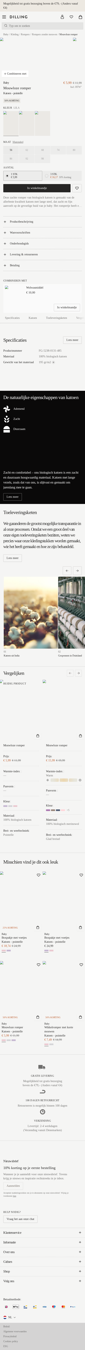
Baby (5, 34)
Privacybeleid (10, 1336)
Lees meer (72, 340)
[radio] (7, 175)
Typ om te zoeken (19, 25)
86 (11, 158)
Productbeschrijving (21, 221)
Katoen (33, 317)
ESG (5, 1346)
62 (27, 150)
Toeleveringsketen (56, 317)
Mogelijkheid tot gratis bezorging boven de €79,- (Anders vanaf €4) (40, 5)
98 (42, 158)
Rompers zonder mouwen (44, 34)
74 (58, 150)
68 (42, 150)
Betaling (15, 265)
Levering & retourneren (24, 254)
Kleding (15, 34)
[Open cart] (80, 17)
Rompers (25, 34)
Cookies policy (10, 1341)
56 (11, 150)
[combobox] (9, 1317)
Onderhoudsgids (19, 243)
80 (74, 150)
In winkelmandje (37, 188)
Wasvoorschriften (20, 232)
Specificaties (12, 317)
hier (14, 1196)
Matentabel (18, 142)
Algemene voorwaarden (15, 1331)
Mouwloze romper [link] (68, 34)
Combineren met (16, 73)
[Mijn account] (62, 17)
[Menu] (4, 16)
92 (27, 158)
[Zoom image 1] (15, 59)
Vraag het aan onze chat (20, 1219)
